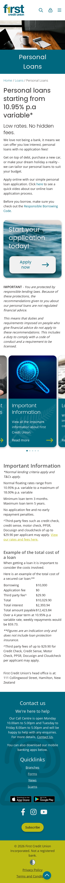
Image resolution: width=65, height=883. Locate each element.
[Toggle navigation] (59, 10)
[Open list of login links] (50, 10)
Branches (32, 767)
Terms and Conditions (32, 876)
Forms (32, 774)
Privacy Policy (32, 870)
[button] (27, 450)
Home (7, 80)
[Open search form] (41, 10)
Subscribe (32, 827)
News (32, 780)
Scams (32, 787)
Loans (19, 80)
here (39, 184)
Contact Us (45, 737)
